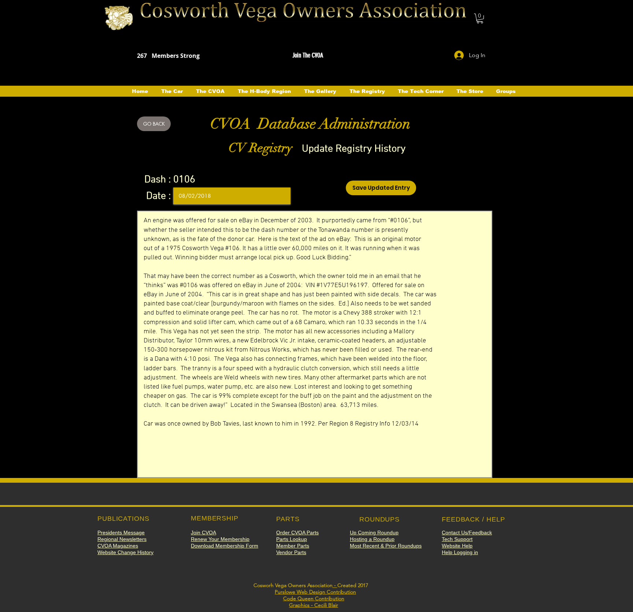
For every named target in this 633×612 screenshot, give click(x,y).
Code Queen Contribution (313, 598)
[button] (480, 18)
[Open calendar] (280, 196)
